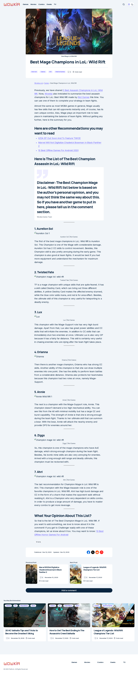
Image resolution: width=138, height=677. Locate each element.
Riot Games (83, 97)
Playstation (24, 606)
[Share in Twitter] (93, 552)
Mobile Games (60, 72)
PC (15, 606)
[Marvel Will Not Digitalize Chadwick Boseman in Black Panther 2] (31, 574)
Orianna (38, 542)
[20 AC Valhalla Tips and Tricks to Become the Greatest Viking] (25, 615)
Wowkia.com (38, 83)
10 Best (100, 531)
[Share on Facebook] (88, 552)
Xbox (33, 606)
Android (34, 72)
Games (43, 72)
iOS (50, 72)
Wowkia (48, 93)
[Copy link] (101, 552)
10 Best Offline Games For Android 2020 (58, 150)
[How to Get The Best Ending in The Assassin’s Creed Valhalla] (69, 615)
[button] (123, 4)
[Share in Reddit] (97, 552)
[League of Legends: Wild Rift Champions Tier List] (75, 574)
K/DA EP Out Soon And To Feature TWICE (59, 138)
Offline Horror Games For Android (51, 534)
